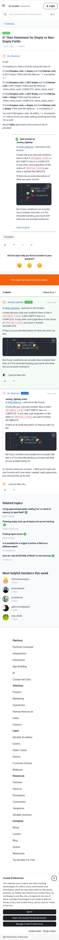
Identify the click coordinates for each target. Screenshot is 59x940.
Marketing (18, 698)
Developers (19, 795)
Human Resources (23, 711)
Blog (15, 840)
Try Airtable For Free (24, 860)
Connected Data (22, 679)
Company (18, 821)
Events (16, 743)
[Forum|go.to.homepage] (19, 6)
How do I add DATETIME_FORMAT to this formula (27, 555)
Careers (17, 834)
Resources (18, 776)
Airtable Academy (22, 737)
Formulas (9, 23)
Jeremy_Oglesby (15, 302)
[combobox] (29, 14)
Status (16, 847)
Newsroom (19, 853)
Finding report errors (13, 533)
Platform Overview (23, 647)
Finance (17, 724)
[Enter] (5, 14)
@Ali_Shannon (26, 146)
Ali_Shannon (13, 55)
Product (17, 692)
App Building (20, 666)
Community (19, 802)
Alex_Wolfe (16, 615)
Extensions (19, 660)
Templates (18, 808)
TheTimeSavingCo (20, 579)
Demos (16, 756)
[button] (3, 6)
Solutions (18, 685)
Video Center (20, 750)
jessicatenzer (17, 588)
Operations (19, 705)
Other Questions (11, 528)
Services (17, 789)
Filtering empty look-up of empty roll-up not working (28, 521)
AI (14, 673)
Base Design (9, 516)
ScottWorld (16, 597)
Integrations (19, 653)
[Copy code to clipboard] (48, 186)
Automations (9, 550)
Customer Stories (22, 763)
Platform (18, 640)
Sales (16, 718)
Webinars (18, 769)
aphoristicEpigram (20, 606)
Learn (16, 730)
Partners (17, 782)
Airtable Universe (22, 815)
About (16, 827)
